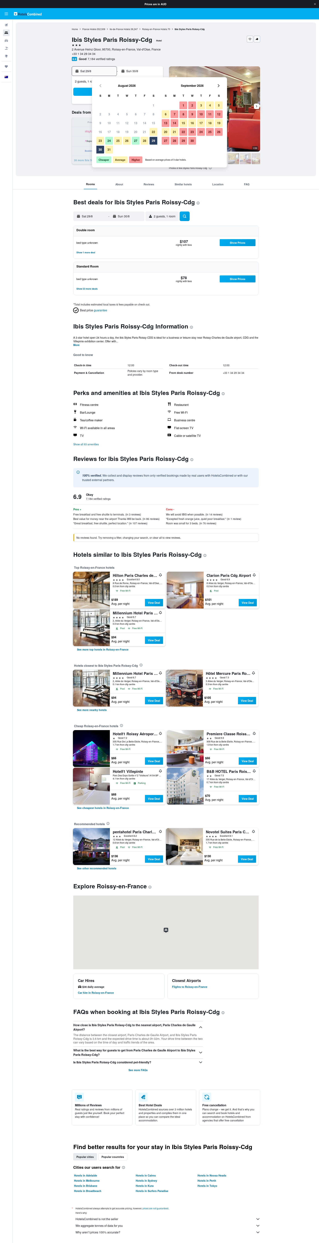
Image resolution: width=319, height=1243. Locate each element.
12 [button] (126, 123)
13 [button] (135, 123)
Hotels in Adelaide (85, 1175)
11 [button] (118, 123)
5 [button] (127, 114)
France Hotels (89, 29)
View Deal (154, 602)
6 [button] (136, 114)
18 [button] (118, 132)
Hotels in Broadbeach (87, 1191)
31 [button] (109, 149)
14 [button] (144, 123)
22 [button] (153, 132)
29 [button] (153, 141)
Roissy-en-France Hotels (154, 29)
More (76, 345)
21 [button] (144, 132)
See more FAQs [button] (138, 1070)
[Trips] (6, 66)
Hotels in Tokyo (207, 1186)
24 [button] (109, 141)
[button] (315, 4)
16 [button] (100, 132)
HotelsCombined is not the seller (97, 1219)
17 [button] (109, 132)
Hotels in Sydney (146, 1180)
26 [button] (126, 141)
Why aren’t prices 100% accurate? (98, 1232)
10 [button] (109, 123)
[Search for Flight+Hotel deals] (6, 48)
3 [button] (109, 114)
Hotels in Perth (207, 1180)
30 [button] (100, 149)
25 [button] (118, 141)
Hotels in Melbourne (87, 1180)
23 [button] (100, 141)
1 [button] (153, 105)
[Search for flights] (6, 25)
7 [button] (144, 114)
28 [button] (144, 141)
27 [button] (135, 141)
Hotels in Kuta (145, 1186)
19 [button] (126, 132)
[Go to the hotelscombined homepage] (27, 13)
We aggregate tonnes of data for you (99, 1225)
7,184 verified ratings (101, 59)
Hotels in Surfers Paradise (152, 1191)
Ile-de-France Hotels (120, 29)
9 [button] (100, 123)
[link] (102, 649)
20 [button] (135, 132)
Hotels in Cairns (146, 1175)
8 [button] (153, 114)
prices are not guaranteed (155, 1208)
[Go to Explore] (6, 56)
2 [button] (100, 114)
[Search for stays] (6, 32)
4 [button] (118, 114)
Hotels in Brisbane (85, 1186)
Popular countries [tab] (113, 1157)
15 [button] (153, 123)
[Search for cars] (6, 40)
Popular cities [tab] (85, 1157)
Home (75, 29)
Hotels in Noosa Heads (212, 1175)
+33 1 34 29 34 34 (83, 54)
